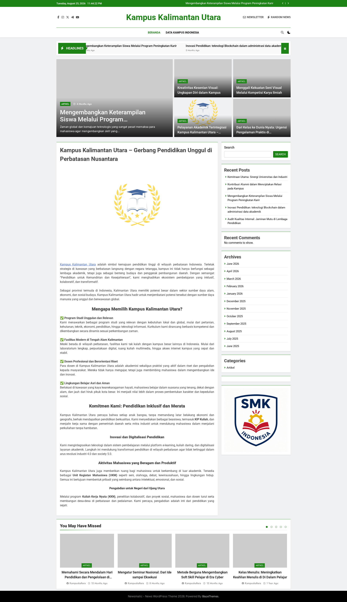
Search (229, 147)
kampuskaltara (78, 583)
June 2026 (233, 263)
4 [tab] (281, 527)
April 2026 (233, 271)
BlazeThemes (210, 596)
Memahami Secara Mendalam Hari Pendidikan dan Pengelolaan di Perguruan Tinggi (87, 577)
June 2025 (233, 346)
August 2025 (234, 331)
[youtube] (77, 17)
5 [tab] (285, 527)
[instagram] (62, 17)
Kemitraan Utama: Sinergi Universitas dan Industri (257, 177)
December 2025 (236, 301)
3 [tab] (276, 527)
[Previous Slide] (282, 3)
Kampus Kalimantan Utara (173, 17)
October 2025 (235, 316)
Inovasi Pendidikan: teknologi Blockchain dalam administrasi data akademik (215, 46)
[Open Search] (282, 32)
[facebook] (58, 17)
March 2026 (234, 278)
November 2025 (236, 308)
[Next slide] (288, 3)
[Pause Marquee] (285, 48)
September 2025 (236, 323)
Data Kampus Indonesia (182, 32)
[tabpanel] (87, 559)
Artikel (65, 104)
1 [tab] (267, 527)
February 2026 (235, 286)
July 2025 (232, 338)
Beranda (154, 32)
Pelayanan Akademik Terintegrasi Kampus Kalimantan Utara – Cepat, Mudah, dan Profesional (201, 132)
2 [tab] (271, 527)
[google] (72, 17)
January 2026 (235, 293)
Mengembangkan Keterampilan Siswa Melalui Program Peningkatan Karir (229, 3)
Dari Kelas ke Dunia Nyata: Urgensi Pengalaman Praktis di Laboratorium (261, 132)
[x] (67, 17)
